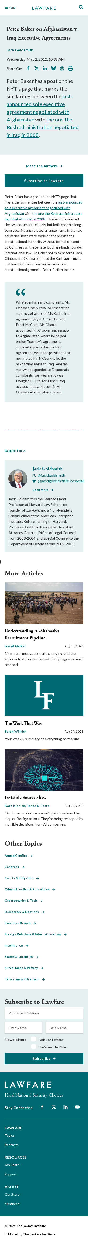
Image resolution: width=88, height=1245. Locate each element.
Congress (13, 867)
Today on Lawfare (50, 1040)
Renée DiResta (38, 806)
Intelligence (15, 945)
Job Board (12, 1165)
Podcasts (12, 1145)
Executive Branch (19, 923)
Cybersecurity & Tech (22, 900)
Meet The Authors (42, 166)
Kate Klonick (15, 806)
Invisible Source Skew (25, 798)
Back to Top (13, 451)
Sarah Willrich (16, 731)
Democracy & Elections (23, 912)
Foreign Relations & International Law (34, 934)
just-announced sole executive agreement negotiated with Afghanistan (43, 208)
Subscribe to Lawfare (44, 181)
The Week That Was (23, 723)
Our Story (12, 1194)
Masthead (12, 1204)
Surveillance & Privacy (23, 968)
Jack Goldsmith (20, 50)
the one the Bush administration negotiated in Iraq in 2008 (43, 127)
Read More (40, 490)
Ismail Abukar (15, 646)
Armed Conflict (17, 855)
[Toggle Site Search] (81, 7)
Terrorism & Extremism (23, 979)
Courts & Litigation (20, 878)
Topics (10, 1135)
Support (11, 1174)
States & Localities (20, 957)
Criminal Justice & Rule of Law (28, 889)
